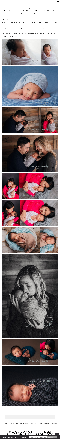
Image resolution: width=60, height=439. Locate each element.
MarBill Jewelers (43, 22)
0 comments (30, 412)
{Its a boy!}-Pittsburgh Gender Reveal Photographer (44, 423)
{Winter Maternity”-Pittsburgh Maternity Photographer (17, 423)
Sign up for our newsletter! (15, 437)
